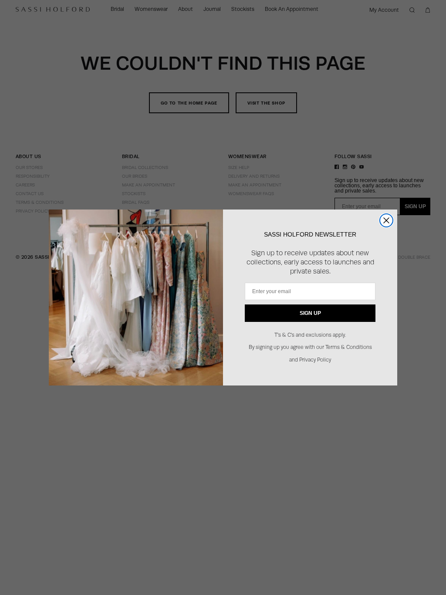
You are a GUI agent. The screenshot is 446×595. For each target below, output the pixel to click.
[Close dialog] (386, 220)
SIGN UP (310, 313)
